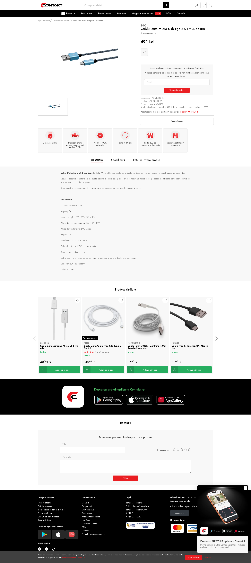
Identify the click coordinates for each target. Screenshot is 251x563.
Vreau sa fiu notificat (177, 90)
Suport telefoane (45, 513)
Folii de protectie (45, 506)
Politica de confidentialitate (137, 506)
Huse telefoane (44, 502)
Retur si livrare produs (146, 160)
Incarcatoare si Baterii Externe (51, 509)
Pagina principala (44, 20)
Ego (144, 25)
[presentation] (34, 338)
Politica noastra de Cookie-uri (73, 557)
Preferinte (208, 557)
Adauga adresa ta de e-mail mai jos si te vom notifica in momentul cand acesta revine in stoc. (177, 74)
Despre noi (87, 506)
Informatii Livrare (89, 523)
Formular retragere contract (94, 534)
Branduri (121, 13)
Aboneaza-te (179, 513)
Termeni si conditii (134, 502)
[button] (197, 5)
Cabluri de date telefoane (61, 20)
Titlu (64, 444)
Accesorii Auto (44, 520)
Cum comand (88, 509)
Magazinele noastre (146, 13)
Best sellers (86, 13)
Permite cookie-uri (193, 557)
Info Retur (86, 520)
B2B (168, 13)
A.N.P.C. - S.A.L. (133, 516)
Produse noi (104, 13)
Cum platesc (87, 513)
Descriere (97, 160)
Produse (70, 13)
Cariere (85, 530)
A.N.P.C (129, 513)
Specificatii (118, 160)
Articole (181, 13)
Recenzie (66, 457)
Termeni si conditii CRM (136, 509)
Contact (85, 502)
